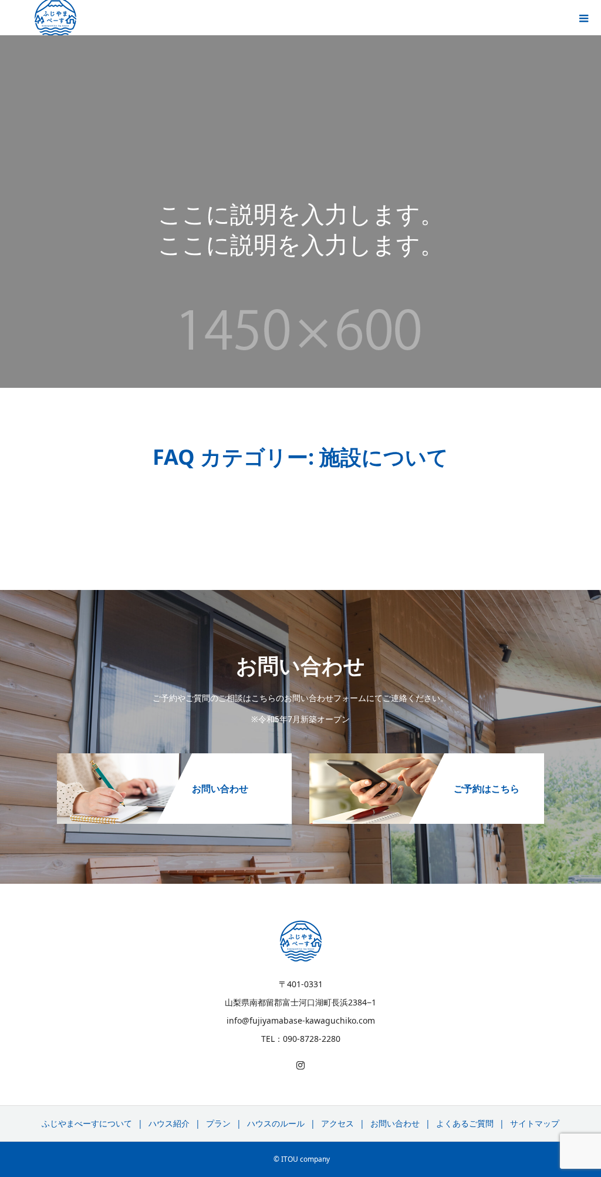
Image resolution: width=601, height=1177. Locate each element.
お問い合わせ (395, 1123)
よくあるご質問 (465, 1123)
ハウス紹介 (169, 1123)
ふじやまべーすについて (87, 1123)
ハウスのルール (276, 1123)
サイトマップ (534, 1123)
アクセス (337, 1123)
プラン (218, 1123)
